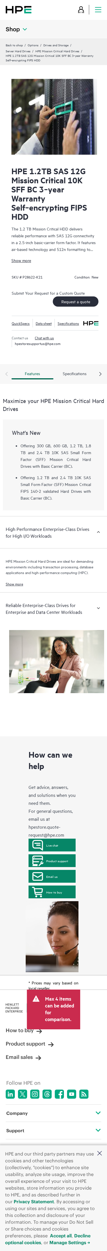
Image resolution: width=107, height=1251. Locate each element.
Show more (21, 260)
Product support (57, 861)
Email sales (19, 1057)
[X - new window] (22, 1094)
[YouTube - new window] (71, 1094)
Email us (52, 876)
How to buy (54, 892)
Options (33, 45)
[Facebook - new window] (59, 1094)
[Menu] (98, 9)
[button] (99, 1153)
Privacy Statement (34, 1201)
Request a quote (75, 301)
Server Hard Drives (18, 51)
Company (17, 1113)
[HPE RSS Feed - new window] (83, 1094)
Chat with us (44, 337)
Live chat (52, 845)
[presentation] (100, 374)
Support (15, 1130)
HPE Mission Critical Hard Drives (57, 51)
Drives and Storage (55, 45)
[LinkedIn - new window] (10, 1094)
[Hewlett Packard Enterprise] (18, 9)
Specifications (68, 323)
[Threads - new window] (47, 1094)
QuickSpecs (21, 323)
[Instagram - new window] (34, 1094)
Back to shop (14, 45)
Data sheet (44, 323)
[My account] (81, 9)
